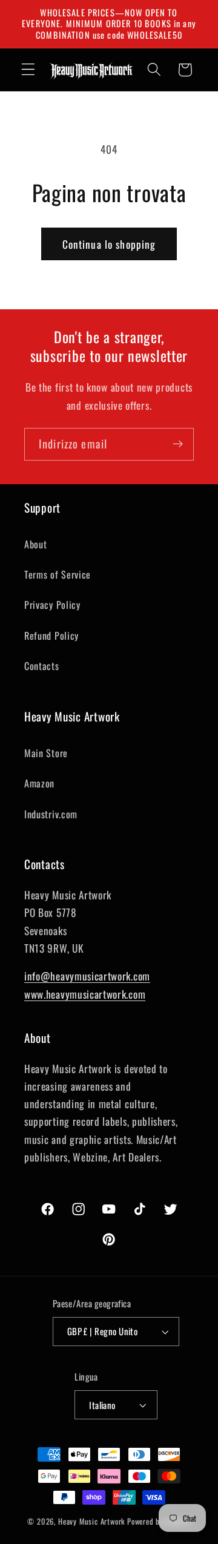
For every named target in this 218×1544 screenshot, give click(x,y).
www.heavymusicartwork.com (84, 994)
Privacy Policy (52, 604)
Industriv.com (51, 814)
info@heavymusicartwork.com (87, 976)
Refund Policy (51, 635)
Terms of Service (57, 574)
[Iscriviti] (177, 444)
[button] (28, 69)
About (35, 544)
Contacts (41, 666)
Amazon (39, 783)
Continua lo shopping (109, 244)
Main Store (46, 753)
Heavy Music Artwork (91, 1521)
